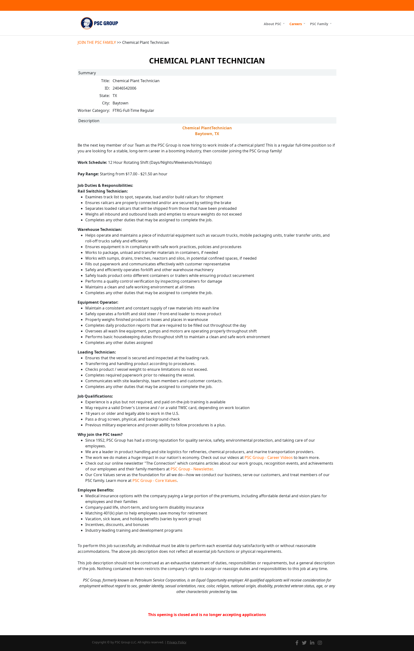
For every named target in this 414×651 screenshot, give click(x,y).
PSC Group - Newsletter (192, 469)
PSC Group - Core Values (154, 480)
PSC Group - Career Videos (269, 457)
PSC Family (319, 24)
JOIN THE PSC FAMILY (97, 42)
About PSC (272, 24)
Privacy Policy (176, 642)
